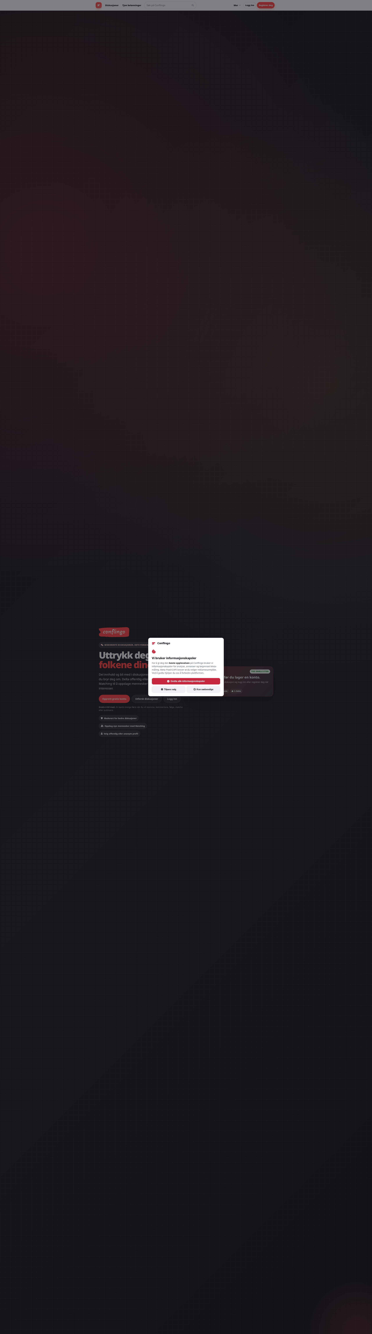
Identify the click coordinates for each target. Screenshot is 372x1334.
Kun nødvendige (205, 689)
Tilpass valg (170, 689)
